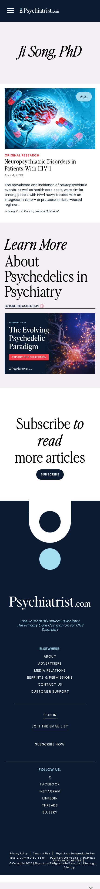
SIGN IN (50, 715)
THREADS (50, 805)
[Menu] (10, 11)
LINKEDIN (50, 798)
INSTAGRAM (50, 791)
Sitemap (69, 867)
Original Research (22, 155)
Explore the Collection (22, 306)
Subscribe (50, 474)
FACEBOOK (50, 784)
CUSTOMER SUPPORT (50, 691)
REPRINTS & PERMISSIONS (50, 677)
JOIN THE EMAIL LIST (50, 726)
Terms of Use (41, 853)
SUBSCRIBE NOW (50, 744)
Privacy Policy (18, 853)
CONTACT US (50, 684)
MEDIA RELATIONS (50, 670)
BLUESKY (50, 812)
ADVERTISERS (50, 663)
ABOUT (50, 656)
